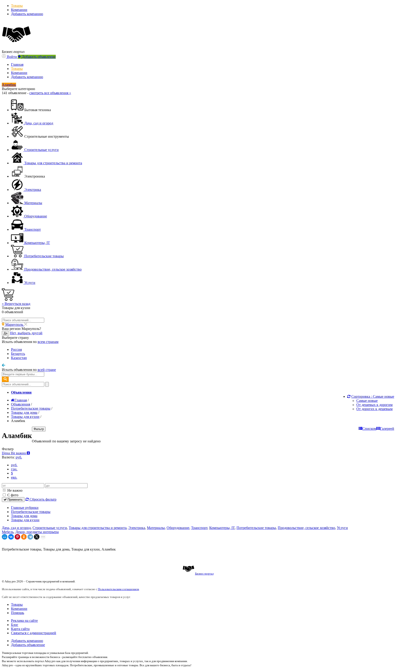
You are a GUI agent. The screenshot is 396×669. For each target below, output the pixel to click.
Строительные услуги (50, 528)
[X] (36, 537)
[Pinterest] (17, 537)
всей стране (47, 370)
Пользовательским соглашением (118, 589)
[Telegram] (30, 537)
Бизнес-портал (204, 573)
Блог (14, 625)
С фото (12, 495)
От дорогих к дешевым (374, 409)
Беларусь (18, 354)
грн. (14, 469)
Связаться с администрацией (33, 633)
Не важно (14, 490)
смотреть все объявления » (50, 93)
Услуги (342, 528)
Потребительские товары (30, 512)
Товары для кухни (25, 520)
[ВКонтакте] (11, 537)
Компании (19, 10)
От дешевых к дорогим (374, 405)
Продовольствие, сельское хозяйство (306, 528)
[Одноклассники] (24, 537)
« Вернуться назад (16, 304)
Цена (14, 453)
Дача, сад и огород (16, 528)
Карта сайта (20, 629)
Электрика (136, 528)
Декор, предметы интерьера (37, 532)
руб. (14, 465)
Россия (16, 349)
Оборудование (178, 528)
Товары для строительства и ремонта (97, 528)
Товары (17, 6)
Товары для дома (24, 516)
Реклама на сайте (24, 620)
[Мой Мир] (4, 537)
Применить (15, 499)
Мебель (8, 532)
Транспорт (199, 528)
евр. (14, 477)
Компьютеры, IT (222, 528)
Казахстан (19, 358)
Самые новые (367, 401)
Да (5, 333)
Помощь (17, 613)
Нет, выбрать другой (26, 333)
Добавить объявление (28, 645)
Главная (17, 64)
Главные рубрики (24, 508)
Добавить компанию (27, 14)
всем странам (48, 342)
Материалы (156, 528)
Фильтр (39, 429)
